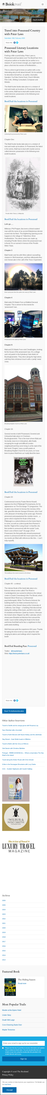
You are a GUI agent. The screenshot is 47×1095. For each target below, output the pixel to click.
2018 (3, 937)
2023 (3, 914)
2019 (3, 932)
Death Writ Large (8, 1020)
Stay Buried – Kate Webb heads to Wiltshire (16, 739)
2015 (3, 951)
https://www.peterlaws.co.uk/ (19, 653)
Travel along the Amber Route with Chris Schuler (18, 760)
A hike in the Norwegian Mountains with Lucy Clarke (19, 764)
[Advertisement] (16, 876)
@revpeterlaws (16, 651)
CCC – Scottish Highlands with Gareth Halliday (17, 769)
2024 (3, 909)
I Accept (9, 1090)
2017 (3, 941)
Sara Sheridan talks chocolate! (12, 730)
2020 (3, 928)
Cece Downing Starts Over (12, 1025)
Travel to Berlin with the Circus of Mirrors (15, 744)
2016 (3, 946)
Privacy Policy (7, 1074)
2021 (3, 923)
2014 (3, 955)
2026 (3, 900)
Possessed (32, 646)
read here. (7, 1084)
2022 (3, 919)
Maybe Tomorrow (8, 1030)
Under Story (6, 1015)
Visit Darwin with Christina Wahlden (13, 748)
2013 (3, 960)
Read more (22, 983)
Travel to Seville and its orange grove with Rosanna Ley (20, 725)
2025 (3, 905)
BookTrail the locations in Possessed (20, 101)
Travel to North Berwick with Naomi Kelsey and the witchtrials (22, 735)
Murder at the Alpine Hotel (11, 1010)
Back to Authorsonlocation (14, 711)
